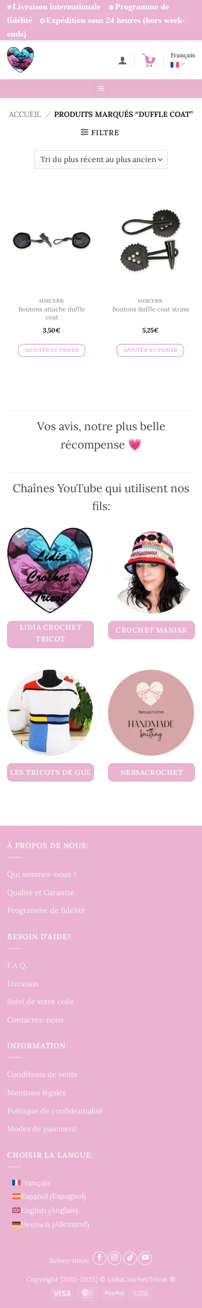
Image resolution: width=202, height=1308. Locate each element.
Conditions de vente (42, 1074)
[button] (148, 60)
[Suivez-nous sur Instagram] (115, 1258)
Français (183, 55)
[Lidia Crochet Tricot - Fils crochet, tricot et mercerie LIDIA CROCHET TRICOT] (33, 59)
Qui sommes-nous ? (42, 874)
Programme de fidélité (46, 910)
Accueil (25, 114)
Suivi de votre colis (40, 1001)
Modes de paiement (42, 1128)
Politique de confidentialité (55, 1110)
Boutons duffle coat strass (150, 309)
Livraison (23, 983)
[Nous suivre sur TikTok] (130, 1258)
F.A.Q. (17, 965)
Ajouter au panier (52, 350)
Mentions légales (36, 1092)
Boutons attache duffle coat (51, 313)
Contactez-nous (35, 1019)
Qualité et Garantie (40, 892)
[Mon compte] (122, 60)
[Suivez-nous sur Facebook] (100, 1258)
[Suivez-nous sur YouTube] (145, 1258)
